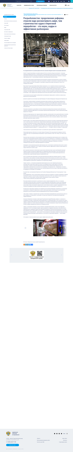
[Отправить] (32, 244)
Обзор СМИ (6, 23)
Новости (5, 16)
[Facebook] (30, 244)
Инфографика (6, 40)
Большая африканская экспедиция (10, 42)
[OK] (58, 1)
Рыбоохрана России (7, 36)
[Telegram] (53, 1)
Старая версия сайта (63, 442)
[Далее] (61, 255)
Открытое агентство (53, 5)
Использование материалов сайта (43, 440)
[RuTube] (61, 1)
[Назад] (12, 255)
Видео (5, 27)
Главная (24, 13)
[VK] (56, 1)
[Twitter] (29, 244)
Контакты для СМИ (40, 442)
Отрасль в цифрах (7, 38)
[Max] (49, 1)
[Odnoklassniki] (24, 244)
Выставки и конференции (8, 31)
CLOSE (72, 1)
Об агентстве (19, 5)
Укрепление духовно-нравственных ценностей (10, 45)
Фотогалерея (6, 25)
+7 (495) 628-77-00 (11, 442)
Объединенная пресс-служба (29, 5)
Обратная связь (40, 1)
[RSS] (64, 1)
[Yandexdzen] (51, 1)
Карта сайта (64, 438)
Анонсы (5, 18)
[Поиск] (31, 1)
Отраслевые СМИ (7, 29)
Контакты (65, 440)
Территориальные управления (42, 5)
